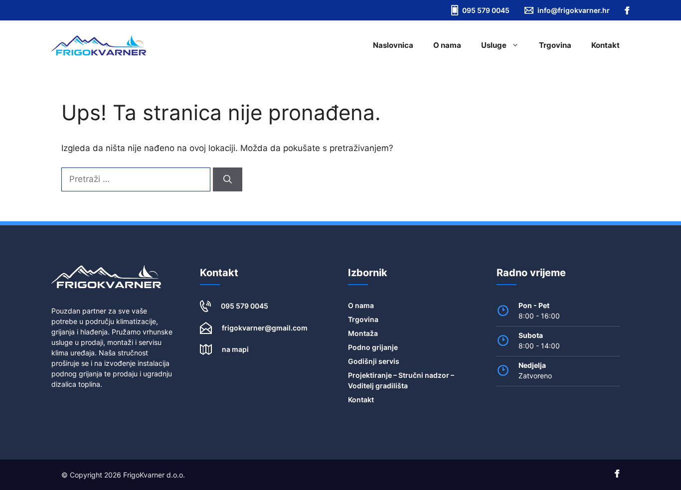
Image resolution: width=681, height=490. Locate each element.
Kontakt (605, 45)
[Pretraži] (227, 179)
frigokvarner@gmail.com (265, 328)
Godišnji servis (373, 361)
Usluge (494, 45)
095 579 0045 (244, 306)
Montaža (363, 333)
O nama (447, 45)
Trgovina (555, 45)
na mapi (235, 349)
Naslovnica (393, 45)
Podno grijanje (373, 347)
